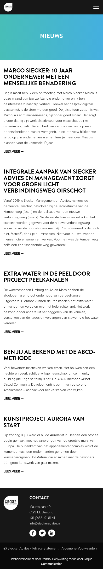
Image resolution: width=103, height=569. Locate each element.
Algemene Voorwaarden (79, 548)
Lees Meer (12, 151)
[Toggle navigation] (96, 7)
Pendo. (46, 559)
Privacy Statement (45, 548)
